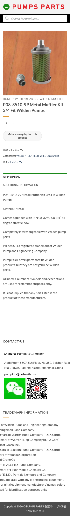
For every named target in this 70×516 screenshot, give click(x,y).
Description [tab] (11, 177)
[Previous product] (14, 123)
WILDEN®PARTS (25, 98)
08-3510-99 (15, 161)
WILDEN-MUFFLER (52, 98)
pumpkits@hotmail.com (20, 374)
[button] (6, 7)
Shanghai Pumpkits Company (24, 353)
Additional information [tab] (20, 185)
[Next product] (6, 123)
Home (7, 98)
